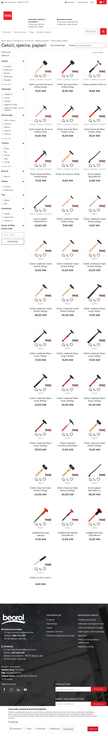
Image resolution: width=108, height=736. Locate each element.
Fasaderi (7, 80)
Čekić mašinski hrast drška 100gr (68, 220)
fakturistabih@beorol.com (23, 649)
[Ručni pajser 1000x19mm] (40, 201)
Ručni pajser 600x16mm (94, 175)
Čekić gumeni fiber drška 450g (67, 85)
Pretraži (12, 241)
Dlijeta (5, 55)
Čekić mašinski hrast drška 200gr (95, 220)
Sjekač (7, 200)
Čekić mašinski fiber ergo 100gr (94, 309)
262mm (7, 131)
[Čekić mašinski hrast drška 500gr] (67, 246)
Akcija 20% (8, 217)
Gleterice (8, 220)
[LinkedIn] (18, 689)
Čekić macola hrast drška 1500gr (40, 489)
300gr (7, 162)
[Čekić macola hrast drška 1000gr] (94, 426)
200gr (7, 155)
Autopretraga (59, 45)
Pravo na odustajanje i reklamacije (88, 641)
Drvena (7, 187)
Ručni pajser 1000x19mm (40, 220)
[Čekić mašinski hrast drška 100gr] (67, 201)
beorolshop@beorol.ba (22, 632)
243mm (7, 124)
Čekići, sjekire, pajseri (41, 79)
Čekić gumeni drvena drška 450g (40, 85)
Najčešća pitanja (86, 646)
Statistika (40, 729)
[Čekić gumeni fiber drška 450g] (67, 67)
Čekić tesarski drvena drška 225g (40, 130)
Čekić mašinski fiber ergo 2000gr (40, 444)
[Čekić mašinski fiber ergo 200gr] (40, 336)
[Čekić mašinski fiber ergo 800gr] (40, 381)
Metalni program (42, 41)
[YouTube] (25, 689)
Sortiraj (72, 45)
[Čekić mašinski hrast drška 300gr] (40, 246)
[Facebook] (4, 689)
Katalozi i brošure (54, 631)
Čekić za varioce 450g (67, 174)
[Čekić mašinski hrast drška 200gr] (94, 201)
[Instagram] (11, 689)
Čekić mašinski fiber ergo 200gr (40, 354)
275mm (7, 134)
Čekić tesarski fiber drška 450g (94, 130)
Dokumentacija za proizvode (60, 635)
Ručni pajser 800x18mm (94, 489)
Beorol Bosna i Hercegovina (12, 41)
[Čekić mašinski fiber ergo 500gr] (94, 336)
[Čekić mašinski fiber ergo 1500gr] (94, 381)
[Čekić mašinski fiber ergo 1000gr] (67, 381)
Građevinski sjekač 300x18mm (67, 534)
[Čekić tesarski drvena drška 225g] (40, 112)
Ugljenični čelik (10, 105)
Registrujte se (83, 2)
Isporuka (82, 635)
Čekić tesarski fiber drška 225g (67, 130)
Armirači (7, 66)
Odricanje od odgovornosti (91, 623)
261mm (7, 127)
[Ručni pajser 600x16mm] (94, 157)
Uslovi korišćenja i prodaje (90, 627)
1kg (5, 152)
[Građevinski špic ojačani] (40, 515)
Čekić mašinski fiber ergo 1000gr (67, 399)
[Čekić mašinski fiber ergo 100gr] (94, 291)
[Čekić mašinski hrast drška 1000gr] (94, 246)
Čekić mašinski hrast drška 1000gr (95, 265)
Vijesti (49, 627)
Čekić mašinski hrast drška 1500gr (41, 309)
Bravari (7, 73)
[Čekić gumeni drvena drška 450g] (40, 67)
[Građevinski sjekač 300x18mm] (67, 515)
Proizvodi (29, 41)
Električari (8, 77)
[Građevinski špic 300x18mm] (94, 515)
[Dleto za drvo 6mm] (40, 560)
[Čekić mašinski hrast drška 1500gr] (40, 291)
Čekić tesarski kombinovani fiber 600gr (67, 445)
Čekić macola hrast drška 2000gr (67, 489)
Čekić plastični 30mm (94, 84)
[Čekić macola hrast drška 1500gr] (40, 470)
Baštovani (8, 70)
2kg (5, 159)
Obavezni (17, 729)
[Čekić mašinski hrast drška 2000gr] (67, 291)
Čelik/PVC (8, 94)
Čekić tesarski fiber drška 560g (40, 175)
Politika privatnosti (87, 619)
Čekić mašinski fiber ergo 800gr (40, 399)
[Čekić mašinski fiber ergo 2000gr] (40, 426)
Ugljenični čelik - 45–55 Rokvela (13, 109)
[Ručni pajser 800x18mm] (94, 470)
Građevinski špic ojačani (40, 534)
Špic (5, 204)
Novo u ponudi (20, 32)
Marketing (55, 729)
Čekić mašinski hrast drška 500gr (68, 265)
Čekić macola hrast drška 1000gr (94, 444)
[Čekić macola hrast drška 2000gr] (67, 470)
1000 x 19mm (10, 120)
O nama (50, 619)
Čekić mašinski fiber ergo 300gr (67, 354)
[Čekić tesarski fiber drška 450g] (94, 112)
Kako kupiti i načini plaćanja (91, 631)
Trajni (29, 729)
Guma (6, 98)
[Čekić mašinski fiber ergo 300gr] (67, 336)
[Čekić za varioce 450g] (67, 157)
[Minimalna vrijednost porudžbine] (40, 15)
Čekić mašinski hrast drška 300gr (41, 265)
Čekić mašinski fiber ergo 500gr (94, 354)
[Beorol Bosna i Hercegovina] (8, 15)
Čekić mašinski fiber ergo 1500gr (94, 399)
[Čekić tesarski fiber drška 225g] (67, 112)
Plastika (7, 101)
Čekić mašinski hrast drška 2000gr (68, 309)
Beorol (7, 176)
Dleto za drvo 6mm (40, 577)
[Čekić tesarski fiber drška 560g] (40, 157)
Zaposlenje (51, 623)
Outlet (7, 214)
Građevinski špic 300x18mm (94, 534)
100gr (6, 148)
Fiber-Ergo (8, 190)
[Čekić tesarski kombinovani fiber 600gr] (67, 426)
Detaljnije (13, 722)
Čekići (5, 52)
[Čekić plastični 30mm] (94, 67)
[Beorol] (48, 71)
